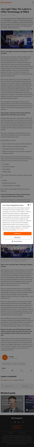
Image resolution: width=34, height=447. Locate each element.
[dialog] (17, 223)
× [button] (30, 204)
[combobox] (28, 205)
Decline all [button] (17, 237)
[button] (17, 241)
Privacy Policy (20, 230)
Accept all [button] (17, 233)
